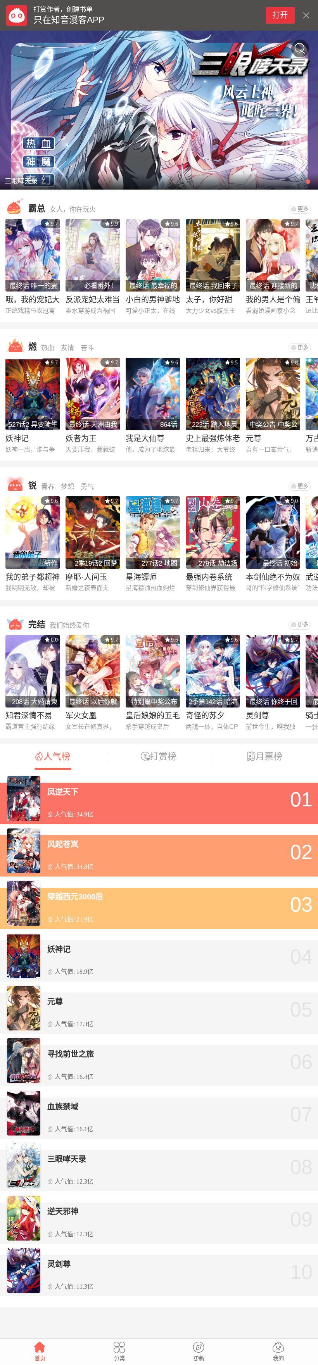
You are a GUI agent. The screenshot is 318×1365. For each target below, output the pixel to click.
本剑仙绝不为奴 (273, 577)
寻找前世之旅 (70, 1054)
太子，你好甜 (209, 299)
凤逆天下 (62, 792)
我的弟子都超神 (32, 577)
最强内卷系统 (209, 577)
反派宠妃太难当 (93, 299)
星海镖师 (141, 577)
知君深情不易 (28, 715)
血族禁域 (62, 1107)
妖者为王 (81, 438)
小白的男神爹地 (153, 299)
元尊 (253, 438)
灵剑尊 (257, 715)
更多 (302, 209)
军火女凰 (81, 715)
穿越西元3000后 (75, 896)
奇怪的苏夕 (205, 715)
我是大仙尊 (145, 438)
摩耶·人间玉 (86, 577)
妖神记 (17, 438)
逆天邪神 (62, 1211)
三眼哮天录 (66, 1159)
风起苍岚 (62, 844)
